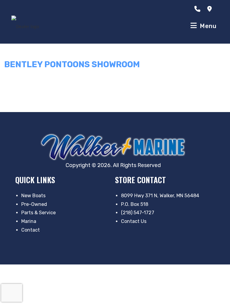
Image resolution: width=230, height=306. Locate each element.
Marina (28, 221)
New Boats (33, 195)
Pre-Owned (34, 204)
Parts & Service (38, 212)
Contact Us (133, 221)
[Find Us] (210, 9)
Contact (30, 230)
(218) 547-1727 (137, 212)
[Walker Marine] (115, 146)
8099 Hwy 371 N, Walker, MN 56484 (160, 195)
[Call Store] (198, 9)
